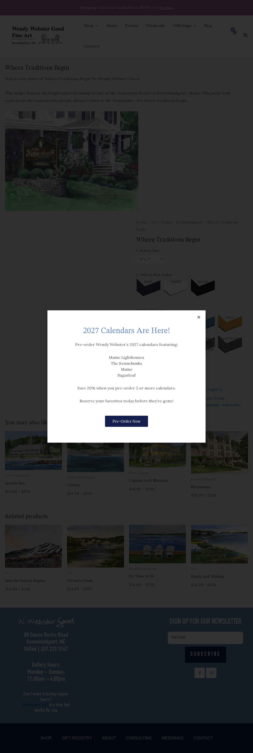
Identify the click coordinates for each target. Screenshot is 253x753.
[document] (126, 376)
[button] (199, 317)
